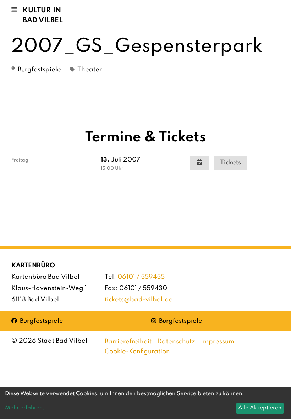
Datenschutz (176, 341)
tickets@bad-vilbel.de (139, 299)
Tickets (230, 162)
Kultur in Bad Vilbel (43, 15)
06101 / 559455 (141, 277)
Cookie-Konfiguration (137, 351)
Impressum (217, 341)
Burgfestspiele (37, 320)
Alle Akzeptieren (259, 408)
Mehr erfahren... (26, 408)
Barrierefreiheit (128, 341)
